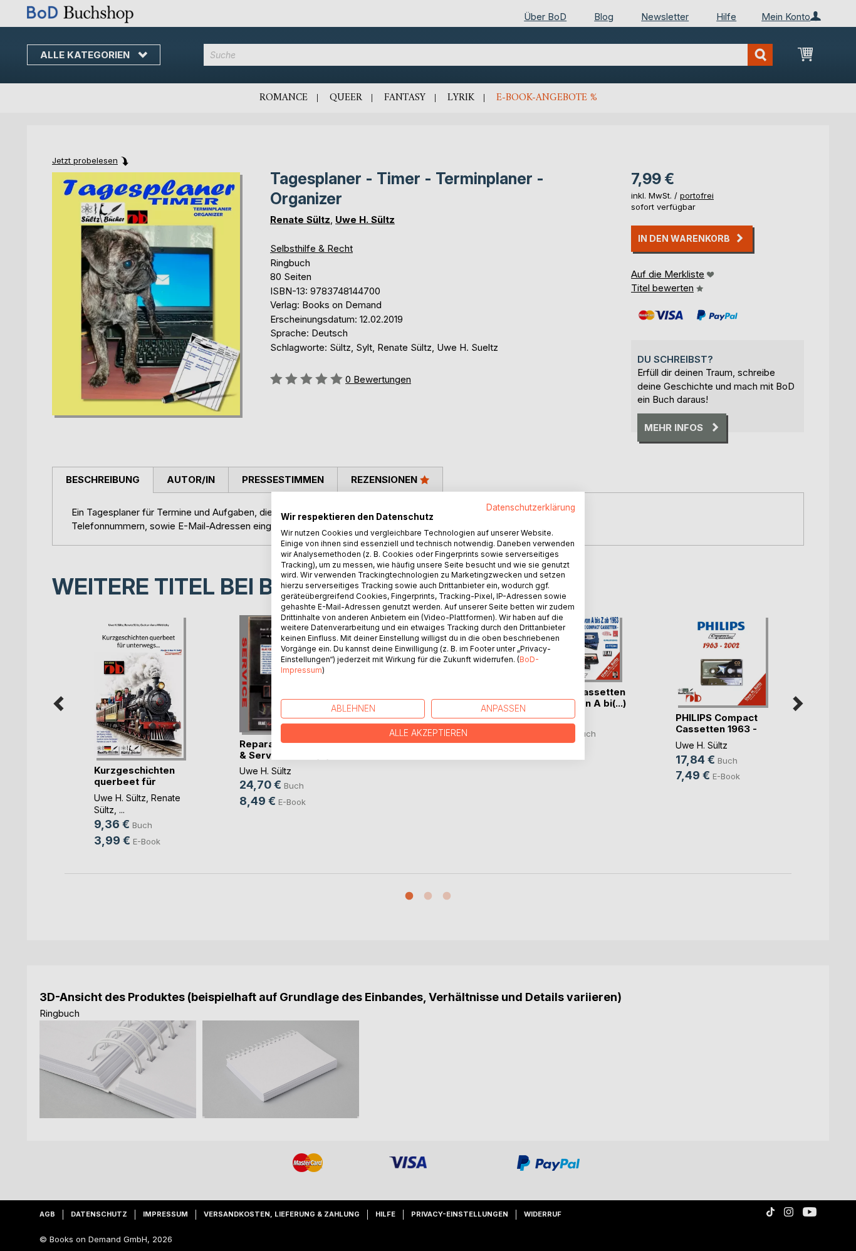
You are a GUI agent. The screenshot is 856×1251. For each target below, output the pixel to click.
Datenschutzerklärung (530, 507)
